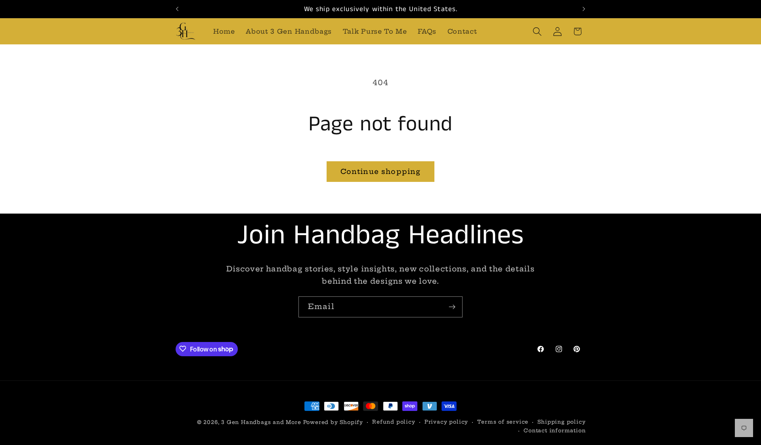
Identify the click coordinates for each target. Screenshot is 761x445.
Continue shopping (380, 171)
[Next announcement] (584, 9)
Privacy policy (446, 422)
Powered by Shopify (333, 422)
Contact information (554, 431)
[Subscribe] (452, 307)
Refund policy (393, 422)
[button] (537, 31)
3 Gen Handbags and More (261, 422)
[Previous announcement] (177, 9)
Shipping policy (561, 422)
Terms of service (502, 422)
